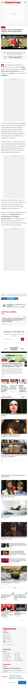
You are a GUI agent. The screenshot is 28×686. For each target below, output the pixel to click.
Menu (2, 2)
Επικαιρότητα (8, 660)
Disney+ (24, 295)
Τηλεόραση (18, 295)
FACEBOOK (5, 298)
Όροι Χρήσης (8, 638)
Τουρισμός (19, 658)
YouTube (8, 644)
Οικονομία (7, 653)
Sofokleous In (12, 2)
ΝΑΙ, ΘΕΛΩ (22, 682)
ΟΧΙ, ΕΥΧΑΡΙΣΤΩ (12, 682)
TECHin (18, 653)
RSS (12, 644)
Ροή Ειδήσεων (19, 660)
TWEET (11, 298)
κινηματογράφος (10, 295)
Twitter (6, 644)
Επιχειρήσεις (8, 657)
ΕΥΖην (3, 27)
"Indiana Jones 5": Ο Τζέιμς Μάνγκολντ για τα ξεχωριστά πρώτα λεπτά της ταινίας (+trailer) (13, 320)
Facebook (4, 644)
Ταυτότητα (7, 635)
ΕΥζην (17, 655)
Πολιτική (7, 655)
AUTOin (18, 657)
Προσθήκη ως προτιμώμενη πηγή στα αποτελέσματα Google (15, 57)
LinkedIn (10, 644)
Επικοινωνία (8, 637)
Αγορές (6, 658)
